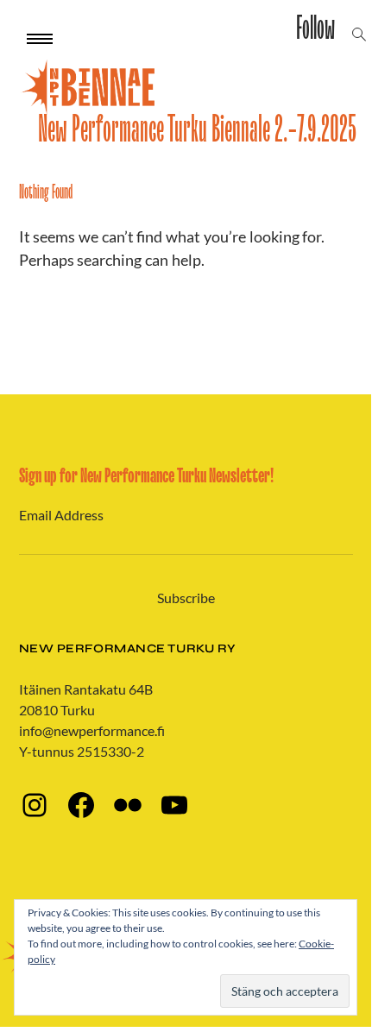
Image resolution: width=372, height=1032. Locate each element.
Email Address (61, 515)
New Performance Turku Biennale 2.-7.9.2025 (197, 129)
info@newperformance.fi (92, 730)
